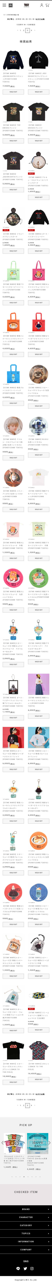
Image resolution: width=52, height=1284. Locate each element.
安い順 (32, 19)
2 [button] (23, 30)
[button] (17, 30)
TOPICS (26, 1233)
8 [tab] (40, 1176)
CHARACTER (26, 1217)
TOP (4, 15)
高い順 (25, 19)
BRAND (26, 1209)
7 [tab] (36, 1176)
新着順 (18, 19)
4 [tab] (24, 1176)
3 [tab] (20, 1176)
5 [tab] (28, 1176)
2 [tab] (16, 1176)
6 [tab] (32, 1176)
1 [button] (20, 30)
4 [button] (31, 30)
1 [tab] (12, 1176)
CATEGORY (26, 1225)
